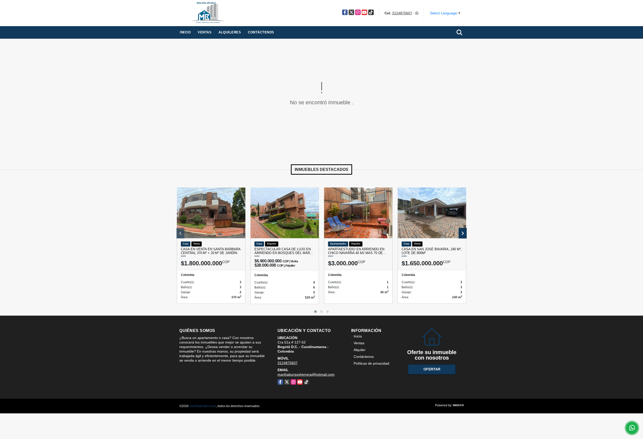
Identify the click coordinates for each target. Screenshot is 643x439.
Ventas (204, 32)
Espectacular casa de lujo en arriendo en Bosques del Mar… (283, 251)
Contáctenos (261, 32)
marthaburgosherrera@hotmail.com (306, 374)
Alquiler (359, 350)
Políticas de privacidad (371, 363)
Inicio (185, 32)
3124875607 (402, 13)
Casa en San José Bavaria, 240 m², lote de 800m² (432, 251)
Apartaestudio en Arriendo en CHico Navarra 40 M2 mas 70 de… (357, 251)
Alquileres (230, 32)
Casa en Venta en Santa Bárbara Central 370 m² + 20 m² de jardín (210, 251)
